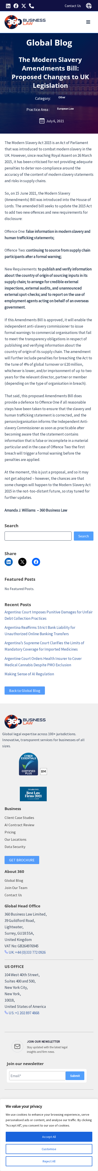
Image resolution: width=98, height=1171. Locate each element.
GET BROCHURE (22, 860)
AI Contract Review (19, 825)
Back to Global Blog (24, 690)
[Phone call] (31, 5)
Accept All (49, 1137)
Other (61, 97)
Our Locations (15, 839)
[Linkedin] (8, 5)
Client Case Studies (19, 817)
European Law (65, 108)
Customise (49, 1149)
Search (83, 536)
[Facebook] (15, 5)
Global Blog (49, 42)
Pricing (10, 832)
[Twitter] (23, 5)
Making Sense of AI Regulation (29, 673)
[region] (49, 1135)
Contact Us (73, 6)
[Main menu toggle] (88, 22)
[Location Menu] (89, 6)
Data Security (15, 846)
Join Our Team (16, 887)
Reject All (49, 1161)
